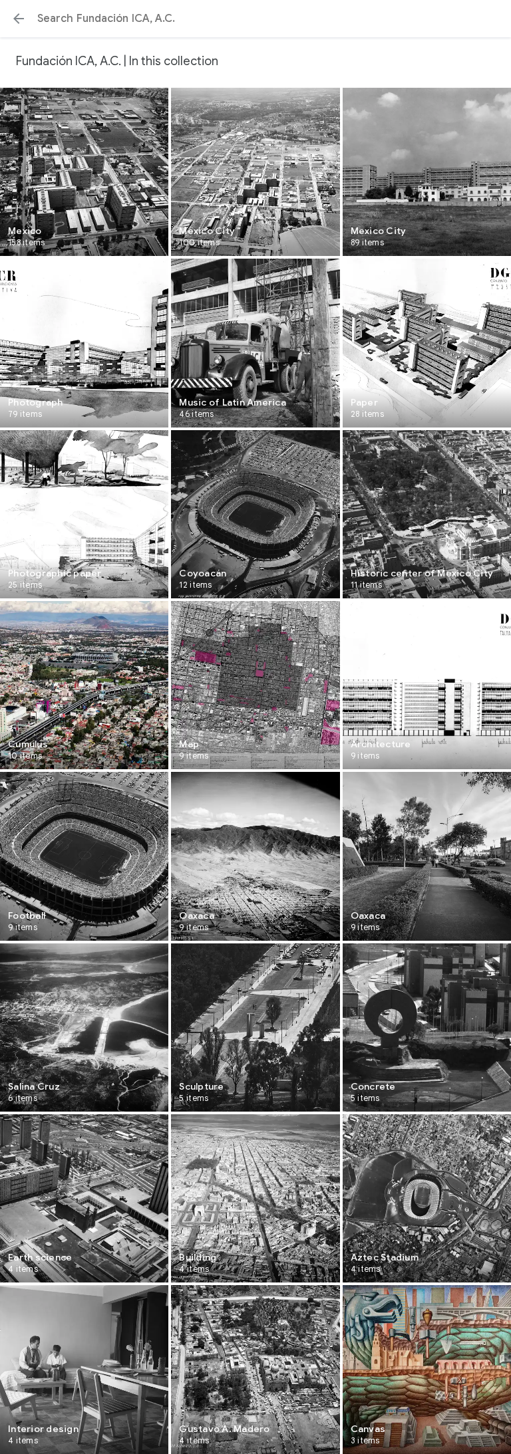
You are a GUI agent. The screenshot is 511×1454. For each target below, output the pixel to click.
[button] (19, 19)
